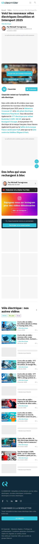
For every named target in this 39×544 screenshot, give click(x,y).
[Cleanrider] (10, 3)
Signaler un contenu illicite (17, 534)
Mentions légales (17, 529)
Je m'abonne (19, 518)
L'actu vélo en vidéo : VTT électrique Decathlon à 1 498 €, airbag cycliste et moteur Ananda (26, 376)
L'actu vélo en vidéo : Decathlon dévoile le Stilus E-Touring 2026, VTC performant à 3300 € (27, 324)
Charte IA (5, 534)
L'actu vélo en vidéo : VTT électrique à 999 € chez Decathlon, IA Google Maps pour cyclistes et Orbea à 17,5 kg (27, 362)
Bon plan (11, 315)
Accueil (4, 10)
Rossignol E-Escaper (10, 122)
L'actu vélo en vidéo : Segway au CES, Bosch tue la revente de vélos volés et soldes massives (26, 401)
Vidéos (9, 10)
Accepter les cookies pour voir (19, 73)
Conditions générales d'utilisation (23, 531)
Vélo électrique (6, 24)
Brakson (9, 538)
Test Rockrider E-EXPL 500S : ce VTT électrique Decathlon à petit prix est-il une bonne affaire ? (27, 453)
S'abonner (32, 89)
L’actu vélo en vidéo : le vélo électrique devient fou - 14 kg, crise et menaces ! (27, 440)
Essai (18, 315)
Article (4, 315)
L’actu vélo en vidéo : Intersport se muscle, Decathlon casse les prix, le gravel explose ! (26, 415)
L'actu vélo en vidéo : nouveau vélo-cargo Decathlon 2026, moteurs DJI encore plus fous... (26, 337)
